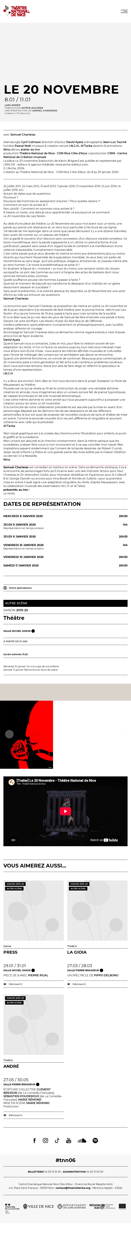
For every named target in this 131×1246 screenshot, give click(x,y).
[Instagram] (45, 1141)
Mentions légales (102, 1187)
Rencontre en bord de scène (41, 669)
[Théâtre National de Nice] (16, 15)
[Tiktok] (57, 1141)
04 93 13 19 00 (52, 1171)
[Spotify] (95, 1141)
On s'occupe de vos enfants (42, 666)
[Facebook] (34, 1141)
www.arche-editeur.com (71, 164)
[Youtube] (68, 1141)
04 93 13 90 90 (94, 1171)
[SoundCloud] (82, 1141)
